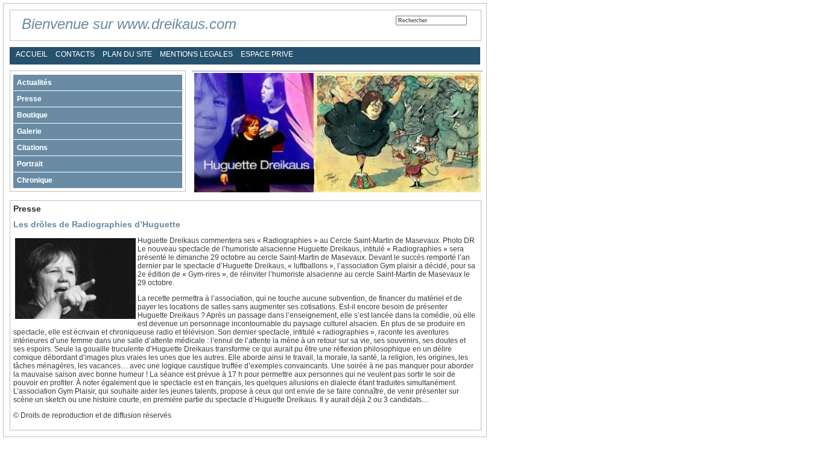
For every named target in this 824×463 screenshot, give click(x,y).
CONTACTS (75, 54)
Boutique (32, 115)
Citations (32, 147)
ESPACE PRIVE (267, 54)
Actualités (34, 82)
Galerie (29, 131)
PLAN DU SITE (127, 54)
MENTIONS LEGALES (196, 54)
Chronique (34, 180)
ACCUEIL (32, 54)
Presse (29, 99)
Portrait (30, 164)
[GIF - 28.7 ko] (75, 316)
